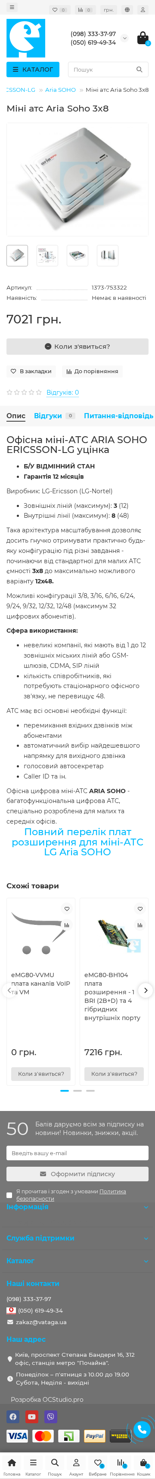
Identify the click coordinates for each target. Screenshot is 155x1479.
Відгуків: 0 (62, 392)
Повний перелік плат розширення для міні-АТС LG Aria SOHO (77, 842)
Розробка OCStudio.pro (47, 1400)
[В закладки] (67, 908)
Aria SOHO (60, 89)
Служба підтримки (40, 1238)
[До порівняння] (67, 925)
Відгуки (53, 416)
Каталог (20, 1261)
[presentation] (9, 990)
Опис (15, 416)
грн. (109, 10)
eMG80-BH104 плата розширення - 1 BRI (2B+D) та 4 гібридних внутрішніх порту (112, 996)
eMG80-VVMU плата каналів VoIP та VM (40, 983)
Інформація (27, 1207)
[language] (127, 10)
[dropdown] (12, 7)
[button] (64, 1091)
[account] (143, 10)
